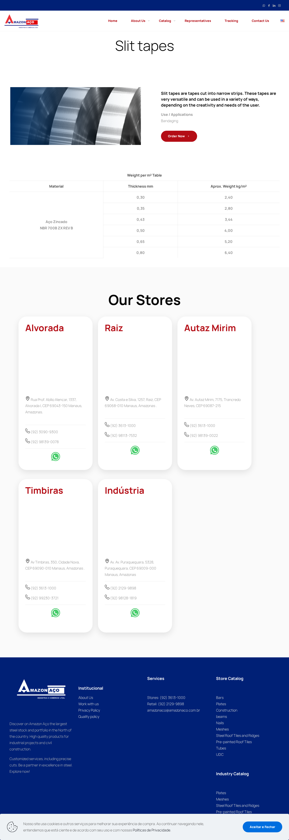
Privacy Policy (89, 710)
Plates (221, 703)
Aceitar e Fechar (262, 827)
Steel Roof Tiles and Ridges (237, 735)
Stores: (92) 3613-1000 (166, 697)
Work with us (88, 703)
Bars (220, 697)
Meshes (222, 729)
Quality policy (88, 716)
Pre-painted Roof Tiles (234, 741)
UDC (220, 754)
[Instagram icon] (279, 5)
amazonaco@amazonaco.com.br (173, 710)
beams (221, 716)
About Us (85, 697)
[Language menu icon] (282, 20)
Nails (220, 722)
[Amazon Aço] (22, 21)
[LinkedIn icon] (274, 5)
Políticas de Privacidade (151, 830)
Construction (226, 710)
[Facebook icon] (269, 5)
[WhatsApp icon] (263, 5)
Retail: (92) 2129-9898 (165, 703)
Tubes (221, 748)
